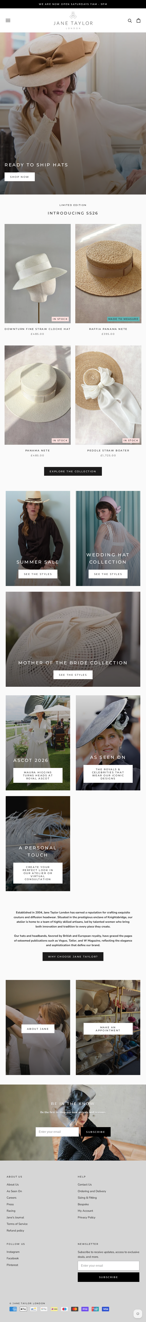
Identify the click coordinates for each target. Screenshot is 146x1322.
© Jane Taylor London (27, 1303)
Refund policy (15, 1230)
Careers (11, 1198)
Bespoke (83, 1204)
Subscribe (95, 1131)
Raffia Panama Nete (108, 328)
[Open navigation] (8, 20)
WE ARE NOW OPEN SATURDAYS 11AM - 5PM (73, 4)
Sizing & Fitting (87, 1198)
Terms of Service (17, 1224)
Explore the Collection (73, 471)
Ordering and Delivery (92, 1191)
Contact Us (85, 1184)
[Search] (130, 20)
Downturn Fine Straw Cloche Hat (38, 328)
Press (10, 1204)
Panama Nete (37, 450)
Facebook (13, 1258)
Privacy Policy (86, 1217)
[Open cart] (138, 20)
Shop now (19, 176)
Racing (11, 1211)
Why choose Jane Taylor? (73, 956)
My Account (85, 1211)
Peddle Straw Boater (108, 450)
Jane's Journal (15, 1217)
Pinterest (12, 1265)
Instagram (13, 1252)
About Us (13, 1184)
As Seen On (14, 1191)
